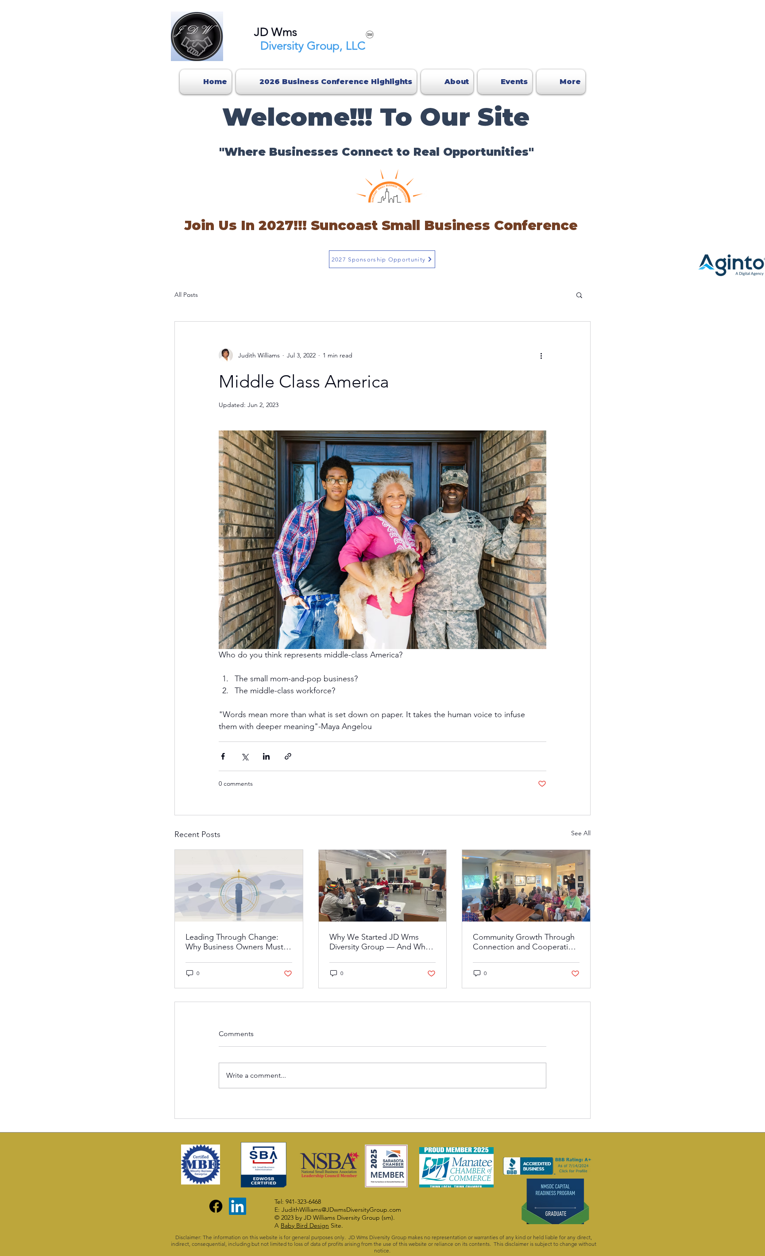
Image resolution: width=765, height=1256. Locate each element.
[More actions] (541, 355)
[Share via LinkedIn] (266, 756)
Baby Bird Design (305, 1225)
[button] (579, 294)
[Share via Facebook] (223, 756)
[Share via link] (288, 756)
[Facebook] (215, 1206)
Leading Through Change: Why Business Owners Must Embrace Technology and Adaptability (234, 942)
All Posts (186, 295)
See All (581, 833)
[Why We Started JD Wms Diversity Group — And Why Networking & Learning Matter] (383, 886)
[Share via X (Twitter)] (244, 756)
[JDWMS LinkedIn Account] (237, 1206)
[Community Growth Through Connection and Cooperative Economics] (526, 886)
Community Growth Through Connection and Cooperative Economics (524, 942)
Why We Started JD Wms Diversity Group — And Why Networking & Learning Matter (379, 942)
